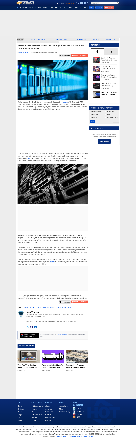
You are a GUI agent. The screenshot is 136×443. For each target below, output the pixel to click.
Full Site (20, 417)
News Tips (49, 412)
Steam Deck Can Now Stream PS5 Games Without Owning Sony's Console (109, 94)
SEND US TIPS (70, 3)
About (47, 406)
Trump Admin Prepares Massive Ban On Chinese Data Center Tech (75, 366)
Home (20, 406)
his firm (52, 262)
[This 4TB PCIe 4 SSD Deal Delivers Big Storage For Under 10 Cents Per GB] (96, 86)
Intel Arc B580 (96, 111)
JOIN (62, 3)
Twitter (79, 408)
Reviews (21, 409)
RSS (78, 417)
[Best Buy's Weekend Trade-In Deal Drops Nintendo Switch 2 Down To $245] (96, 60)
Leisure (34, 417)
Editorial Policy (64, 412)
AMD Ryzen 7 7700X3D (61, 39)
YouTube (80, 414)
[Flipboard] (85, 3)
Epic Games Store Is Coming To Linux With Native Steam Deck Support (108, 76)
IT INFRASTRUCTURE (58, 8)
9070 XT (110, 114)
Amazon (65, 102)
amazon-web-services (63, 307)
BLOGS (85, 8)
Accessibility (63, 406)
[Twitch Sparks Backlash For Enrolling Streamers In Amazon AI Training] (53, 356)
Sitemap (20, 420)
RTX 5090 (95, 114)
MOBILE (46, 8)
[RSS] (88, 3)
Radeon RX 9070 (112, 118)
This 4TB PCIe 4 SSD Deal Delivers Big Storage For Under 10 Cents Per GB (108, 85)
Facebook (80, 411)
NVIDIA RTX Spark (110, 39)
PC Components (37, 406)
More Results (116, 122)
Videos (33, 420)
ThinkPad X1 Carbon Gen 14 (38, 39)
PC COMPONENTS (26, 8)
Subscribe (99, 8)
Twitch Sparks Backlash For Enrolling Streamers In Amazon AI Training (53, 366)
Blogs (20, 415)
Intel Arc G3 (96, 39)
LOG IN (57, 3)
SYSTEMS (38, 8)
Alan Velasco (32, 312)
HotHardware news (62, 334)
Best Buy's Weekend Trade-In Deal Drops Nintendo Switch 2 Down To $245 (108, 59)
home (20, 42)
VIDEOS (78, 8)
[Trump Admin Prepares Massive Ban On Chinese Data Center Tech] (77, 356)
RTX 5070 (95, 118)
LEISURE (70, 8)
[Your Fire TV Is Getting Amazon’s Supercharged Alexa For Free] (29, 356)
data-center (37, 307)
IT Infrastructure (32, 42)
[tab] (97, 51)
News (20, 412)
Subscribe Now (104, 141)
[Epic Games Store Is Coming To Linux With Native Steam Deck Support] (96, 77)
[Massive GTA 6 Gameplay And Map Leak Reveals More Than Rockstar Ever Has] (96, 69)
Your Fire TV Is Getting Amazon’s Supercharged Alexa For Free (27, 366)
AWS (31, 307)
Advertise (48, 409)
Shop (91, 8)
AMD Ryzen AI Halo (81, 39)
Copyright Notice (75, 436)
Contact (48, 415)
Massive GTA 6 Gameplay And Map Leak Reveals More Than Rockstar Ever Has (108, 68)
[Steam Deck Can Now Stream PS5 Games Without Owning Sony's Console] (96, 94)
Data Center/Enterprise (49, 42)
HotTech (48, 420)
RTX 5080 (110, 111)
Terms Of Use (88, 436)
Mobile (33, 412)
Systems (34, 409)
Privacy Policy (50, 417)
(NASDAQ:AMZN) (48, 307)
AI (29, 158)
